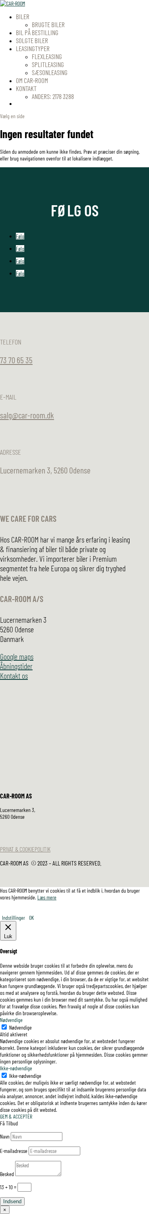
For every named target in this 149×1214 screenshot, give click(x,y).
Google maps (16, 656)
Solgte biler (32, 40)
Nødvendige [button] (11, 1019)
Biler (22, 16)
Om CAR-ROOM (32, 80)
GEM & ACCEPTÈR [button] (16, 1116)
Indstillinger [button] (13, 917)
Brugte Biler (48, 24)
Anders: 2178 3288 (53, 96)
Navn (5, 1136)
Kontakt (26, 88)
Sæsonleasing (50, 72)
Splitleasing (48, 64)
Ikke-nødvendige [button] (16, 1068)
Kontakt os (14, 675)
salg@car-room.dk (27, 415)
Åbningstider (16, 666)
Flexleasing (47, 56)
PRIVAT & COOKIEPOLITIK (25, 849)
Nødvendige (20, 1027)
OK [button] (31, 917)
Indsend (12, 1201)
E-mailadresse (13, 1150)
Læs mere (46, 897)
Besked (7, 1173)
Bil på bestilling (37, 32)
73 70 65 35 (16, 360)
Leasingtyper (33, 48)
